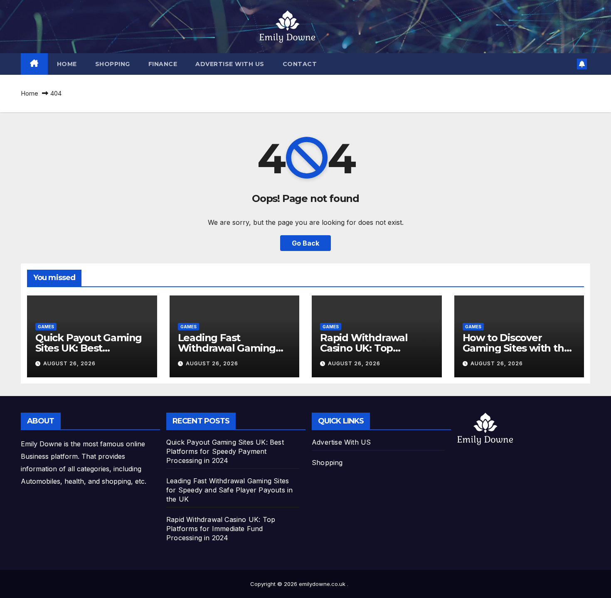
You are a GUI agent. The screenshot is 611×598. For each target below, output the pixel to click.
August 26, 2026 (69, 363)
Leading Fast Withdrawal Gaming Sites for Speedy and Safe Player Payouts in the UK (229, 490)
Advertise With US (229, 64)
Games (46, 326)
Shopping (112, 64)
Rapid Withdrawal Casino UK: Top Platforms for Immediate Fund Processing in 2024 (220, 528)
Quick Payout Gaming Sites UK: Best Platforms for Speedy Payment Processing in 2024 (225, 451)
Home (67, 64)
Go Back (305, 243)
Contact (300, 64)
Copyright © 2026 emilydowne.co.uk (298, 584)
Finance (162, 64)
